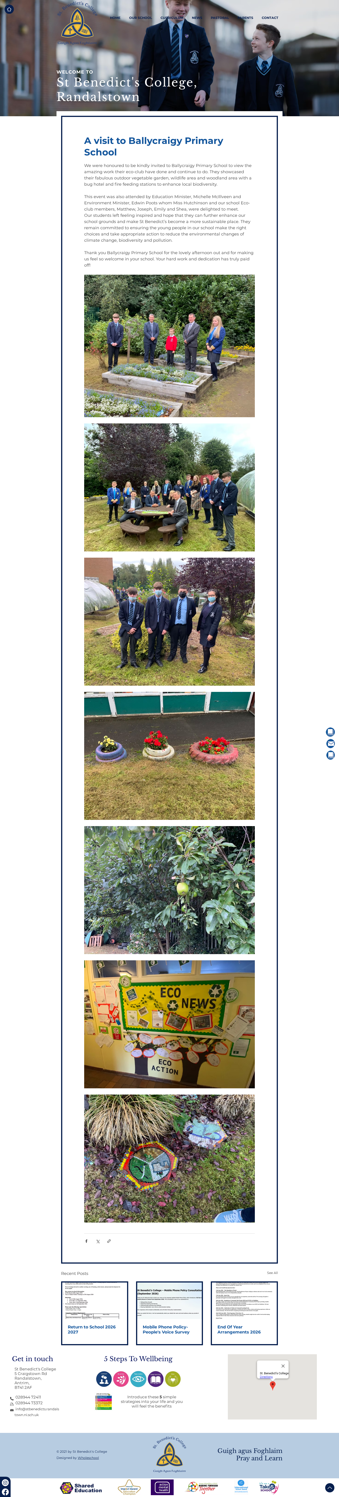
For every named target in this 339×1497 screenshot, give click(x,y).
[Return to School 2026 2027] (94, 1301)
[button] (140, 18)
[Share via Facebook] (86, 1241)
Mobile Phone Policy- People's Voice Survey (166, 1329)
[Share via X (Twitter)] (97, 1241)
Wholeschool (88, 1458)
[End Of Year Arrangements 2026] (244, 1301)
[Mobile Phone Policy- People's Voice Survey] (169, 1301)
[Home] (9, 9)
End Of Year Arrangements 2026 (239, 1329)
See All (272, 1273)
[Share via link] (109, 1241)
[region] (317, 732)
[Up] (329, 1487)
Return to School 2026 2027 (92, 1329)
